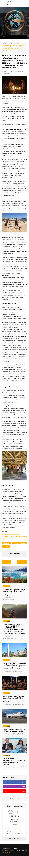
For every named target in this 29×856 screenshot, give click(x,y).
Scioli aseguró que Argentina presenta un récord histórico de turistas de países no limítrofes (13, 699)
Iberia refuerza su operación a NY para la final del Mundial (14, 730)
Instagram (5, 5)
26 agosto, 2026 (6, 2)
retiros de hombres (20, 543)
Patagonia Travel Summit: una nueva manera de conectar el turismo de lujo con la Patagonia (14, 592)
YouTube (7, 5)
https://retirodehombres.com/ (11, 534)
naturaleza (7, 543)
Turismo (6, 546)
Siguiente (21, 562)
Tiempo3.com (17, 838)
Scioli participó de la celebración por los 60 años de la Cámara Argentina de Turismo (14, 761)
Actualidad (6, 73)
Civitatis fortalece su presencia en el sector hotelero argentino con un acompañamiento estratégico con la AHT (14, 666)
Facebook (2, 5)
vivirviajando (6, 71)
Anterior (7, 562)
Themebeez (7, 852)
